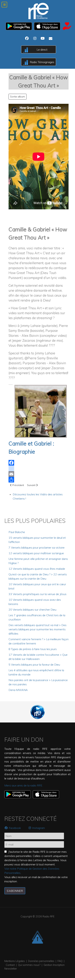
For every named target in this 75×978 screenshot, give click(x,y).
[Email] (39, 474)
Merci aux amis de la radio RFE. (23, 785)
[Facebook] (39, 463)
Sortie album (17, 96)
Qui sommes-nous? (29, 965)
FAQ (60, 961)
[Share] (39, 479)
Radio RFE (48, 916)
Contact (10, 965)
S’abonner (15, 891)
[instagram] (39, 468)
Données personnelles (41, 961)
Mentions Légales (14, 961)
